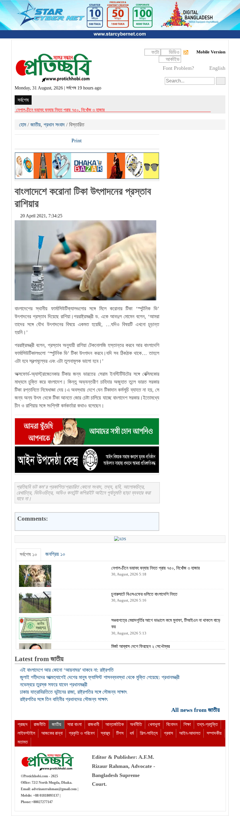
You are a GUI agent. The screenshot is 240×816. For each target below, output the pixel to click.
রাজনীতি (40, 724)
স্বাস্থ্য (105, 733)
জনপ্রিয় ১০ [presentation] (55, 554)
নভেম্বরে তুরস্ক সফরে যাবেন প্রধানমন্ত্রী (53, 685)
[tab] (28, 554)
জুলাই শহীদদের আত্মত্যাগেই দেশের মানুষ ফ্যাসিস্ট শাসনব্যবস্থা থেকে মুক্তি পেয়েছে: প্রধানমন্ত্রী (99, 677)
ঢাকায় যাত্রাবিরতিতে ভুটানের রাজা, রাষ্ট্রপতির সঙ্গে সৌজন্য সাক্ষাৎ (73, 692)
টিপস (120, 733)
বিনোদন (171, 724)
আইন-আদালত (189, 733)
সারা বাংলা (74, 724)
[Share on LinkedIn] (49, 141)
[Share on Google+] (39, 141)
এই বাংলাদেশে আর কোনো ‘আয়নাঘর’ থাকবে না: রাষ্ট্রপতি (67, 670)
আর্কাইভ (172, 59)
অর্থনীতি (136, 724)
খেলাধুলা (154, 724)
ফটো (155, 52)
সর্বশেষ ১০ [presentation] (28, 554)
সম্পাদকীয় (214, 733)
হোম (23, 125)
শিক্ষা (187, 724)
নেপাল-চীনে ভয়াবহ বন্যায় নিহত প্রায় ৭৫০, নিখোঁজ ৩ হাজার (60, 109)
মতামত (23, 741)
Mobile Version (210, 52)
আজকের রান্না (52, 733)
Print (76, 140)
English (217, 68)
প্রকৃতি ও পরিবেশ (82, 733)
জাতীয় (35, 125)
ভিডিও (174, 52)
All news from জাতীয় (196, 710)
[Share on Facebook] (19, 141)
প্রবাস (168, 733)
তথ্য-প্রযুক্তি (207, 724)
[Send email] (59, 141)
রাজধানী (93, 724)
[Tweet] (29, 141)
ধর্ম (132, 733)
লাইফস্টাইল (26, 733)
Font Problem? (178, 68)
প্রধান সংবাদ (54, 125)
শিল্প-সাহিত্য (149, 733)
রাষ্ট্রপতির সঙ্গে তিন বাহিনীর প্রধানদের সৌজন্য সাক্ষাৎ (63, 699)
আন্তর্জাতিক (114, 724)
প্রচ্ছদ (23, 724)
